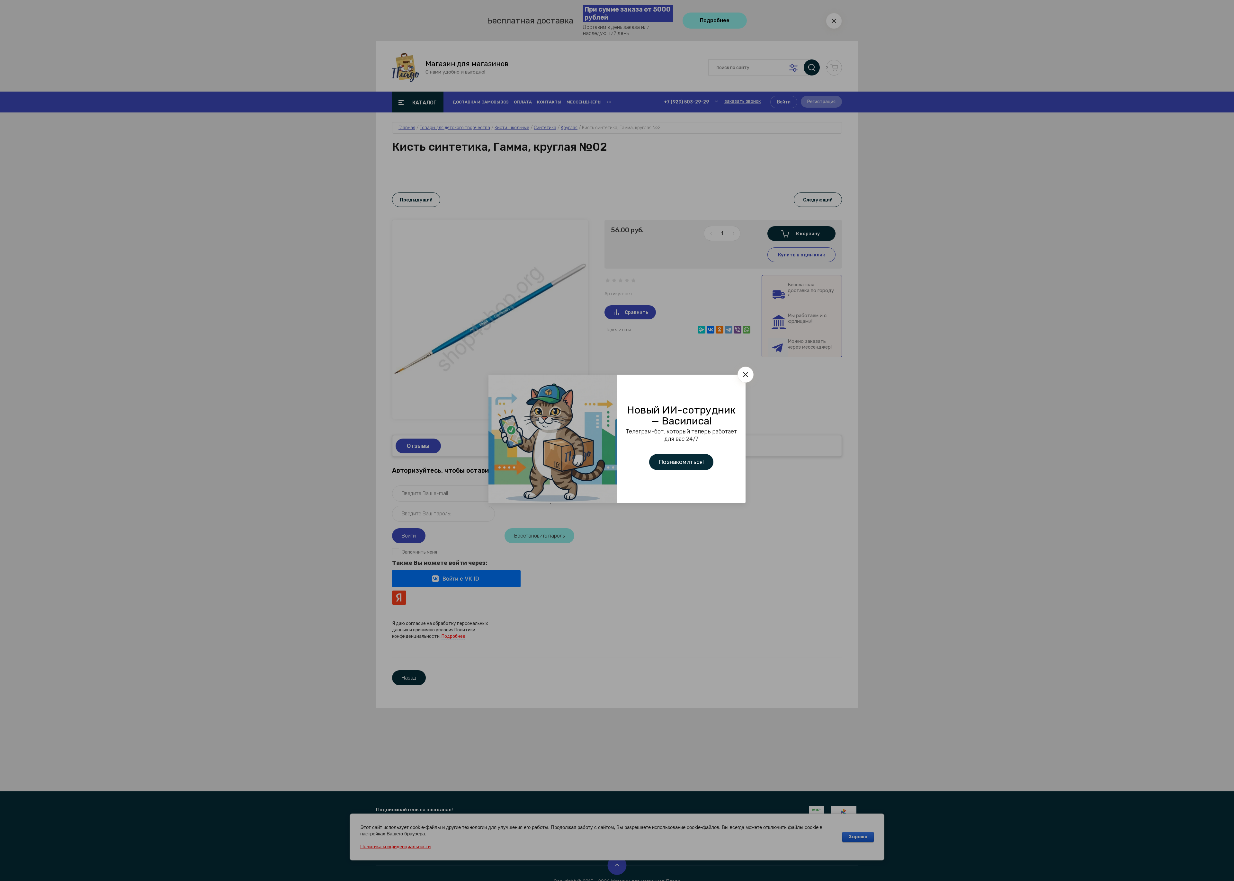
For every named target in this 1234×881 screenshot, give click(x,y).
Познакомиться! (681, 462)
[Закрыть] (746, 375)
